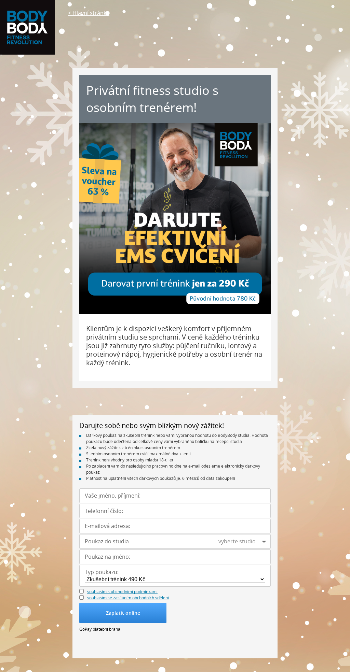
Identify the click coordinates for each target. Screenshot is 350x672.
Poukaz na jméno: (107, 556)
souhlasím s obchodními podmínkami (122, 592)
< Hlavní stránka (88, 13)
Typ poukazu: (102, 572)
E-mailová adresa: (107, 526)
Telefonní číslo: (104, 511)
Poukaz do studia (107, 541)
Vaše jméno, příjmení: (112, 495)
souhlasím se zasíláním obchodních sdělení (128, 598)
